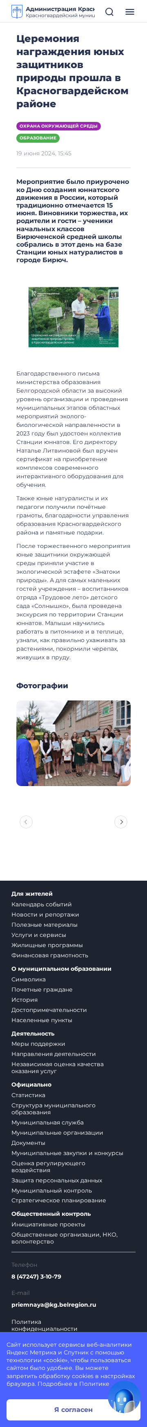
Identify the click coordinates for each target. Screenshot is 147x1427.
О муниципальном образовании (61, 968)
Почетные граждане (42, 989)
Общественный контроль (51, 1214)
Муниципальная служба (47, 1122)
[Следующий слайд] (120, 821)
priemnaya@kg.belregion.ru (53, 1304)
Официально (31, 1084)
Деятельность (32, 1033)
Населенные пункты (41, 1020)
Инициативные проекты (48, 1224)
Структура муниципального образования (53, 1109)
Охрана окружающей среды (59, 126)
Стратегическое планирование (58, 1200)
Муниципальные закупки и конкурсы (67, 1153)
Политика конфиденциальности (44, 1325)
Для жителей (32, 893)
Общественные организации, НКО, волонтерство (64, 1238)
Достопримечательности (49, 1010)
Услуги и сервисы (38, 935)
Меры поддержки (38, 1043)
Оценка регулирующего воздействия (48, 1167)
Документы (28, 1142)
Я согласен (73, 1410)
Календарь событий (41, 904)
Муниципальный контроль (51, 1190)
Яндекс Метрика (31, 1352)
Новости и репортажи (45, 914)
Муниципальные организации (57, 1132)
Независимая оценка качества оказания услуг (57, 1067)
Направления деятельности (53, 1054)
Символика (28, 979)
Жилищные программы (47, 945)
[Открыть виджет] (124, 1397)
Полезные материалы (44, 924)
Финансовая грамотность (49, 955)
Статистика (28, 1095)
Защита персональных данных (56, 1180)
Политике (94, 1383)
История (24, 999)
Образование (38, 138)
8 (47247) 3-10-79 (36, 1276)
